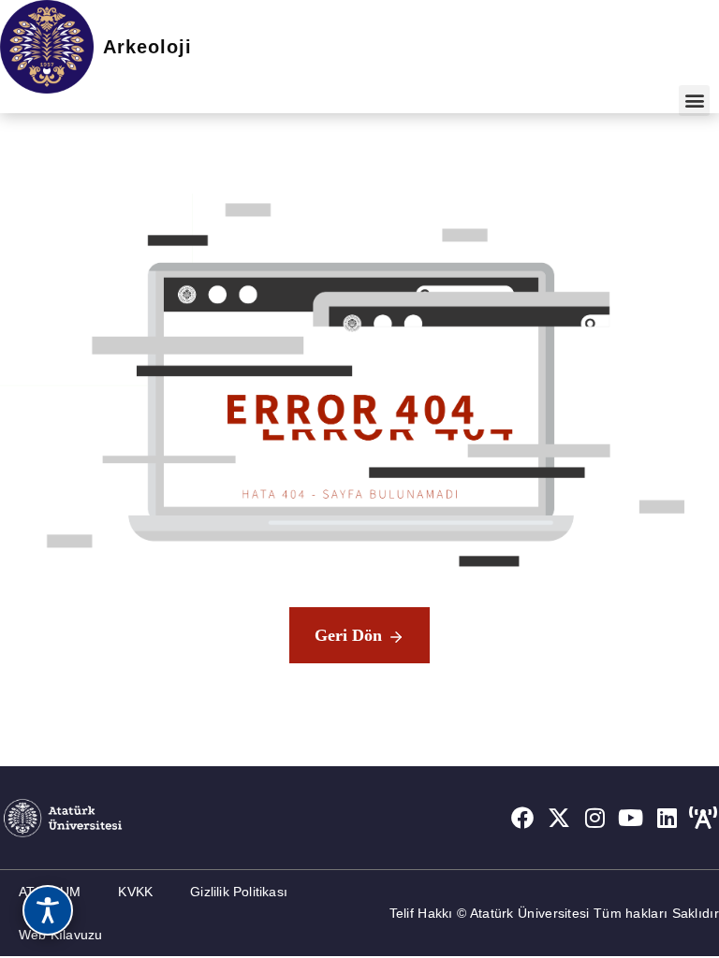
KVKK (135, 891)
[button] (694, 100)
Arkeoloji (147, 46)
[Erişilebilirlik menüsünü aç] (47, 910)
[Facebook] (522, 819)
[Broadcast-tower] (703, 819)
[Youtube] (631, 819)
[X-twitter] (559, 819)
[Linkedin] (667, 819)
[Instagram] (595, 819)
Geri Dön (348, 635)
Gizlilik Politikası (238, 891)
